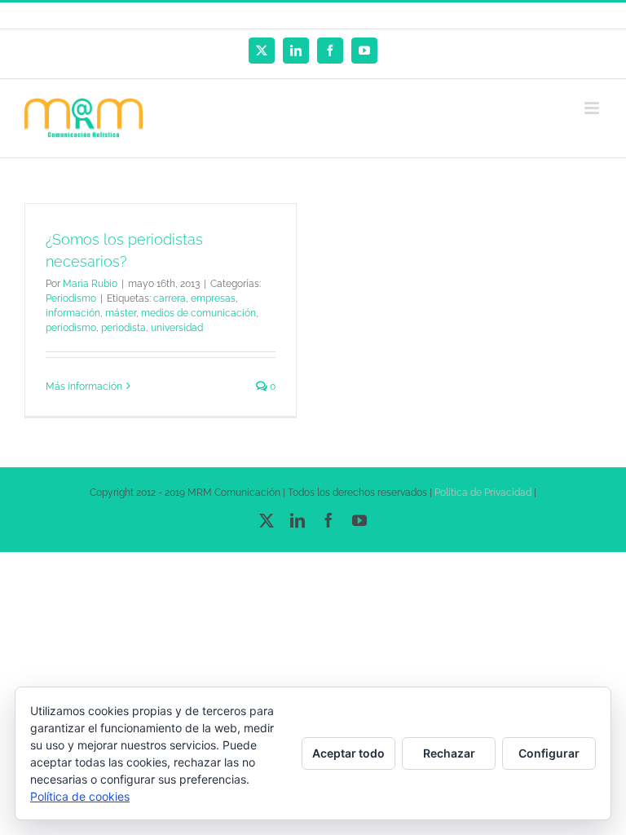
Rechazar (449, 753)
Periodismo (71, 298)
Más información (84, 386)
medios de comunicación (198, 313)
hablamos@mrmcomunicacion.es (344, 15)
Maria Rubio (90, 283)
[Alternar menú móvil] (593, 108)
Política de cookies (80, 796)
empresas (213, 298)
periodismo (71, 328)
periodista (123, 328)
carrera (169, 298)
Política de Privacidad (482, 492)
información (73, 313)
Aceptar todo (348, 753)
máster (120, 313)
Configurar (549, 753)
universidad (177, 328)
